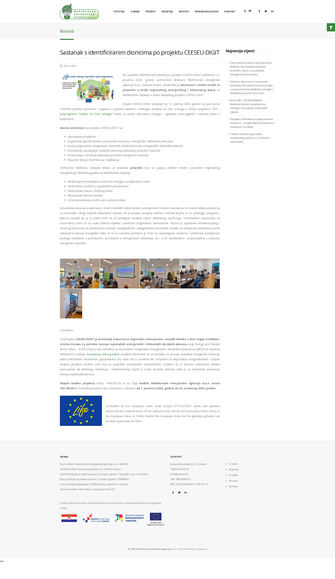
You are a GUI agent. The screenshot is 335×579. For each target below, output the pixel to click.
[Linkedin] (272, 11)
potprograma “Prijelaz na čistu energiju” (86, 114)
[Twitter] (266, 11)
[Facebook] (259, 11)
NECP (200, 349)
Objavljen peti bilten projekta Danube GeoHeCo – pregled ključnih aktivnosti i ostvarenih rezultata (252, 123)
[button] (331, 27)
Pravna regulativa (206, 11)
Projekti (150, 11)
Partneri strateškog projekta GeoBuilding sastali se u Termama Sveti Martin (249, 137)
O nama (135, 11)
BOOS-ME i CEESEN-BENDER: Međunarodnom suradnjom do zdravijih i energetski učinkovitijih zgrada (249, 106)
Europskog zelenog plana (103, 354)
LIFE (214, 109)
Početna (119, 11)
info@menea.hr (179, 474)
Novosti (184, 11)
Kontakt (229, 11)
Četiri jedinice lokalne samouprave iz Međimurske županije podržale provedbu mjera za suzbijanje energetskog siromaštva (251, 68)
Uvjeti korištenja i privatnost (192, 548)
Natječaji (167, 11)
